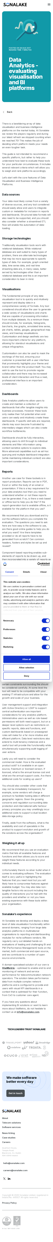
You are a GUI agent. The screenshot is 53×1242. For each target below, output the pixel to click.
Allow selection (26, 667)
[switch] (46, 629)
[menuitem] (15, 5)
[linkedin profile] (9, 1179)
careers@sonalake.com (15, 1170)
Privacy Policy (9, 1202)
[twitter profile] (4, 1179)
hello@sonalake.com (14, 1163)
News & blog (8, 1133)
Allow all (26, 659)
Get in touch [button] (15, 1093)
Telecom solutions (11, 1122)
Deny (26, 676)
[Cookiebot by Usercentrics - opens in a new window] (38, 564)
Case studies (8, 1137)
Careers (6, 1142)
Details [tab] (26, 572)
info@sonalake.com (28, 1012)
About (5, 1118)
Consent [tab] (9, 572)
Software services (11, 1127)
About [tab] (43, 572)
